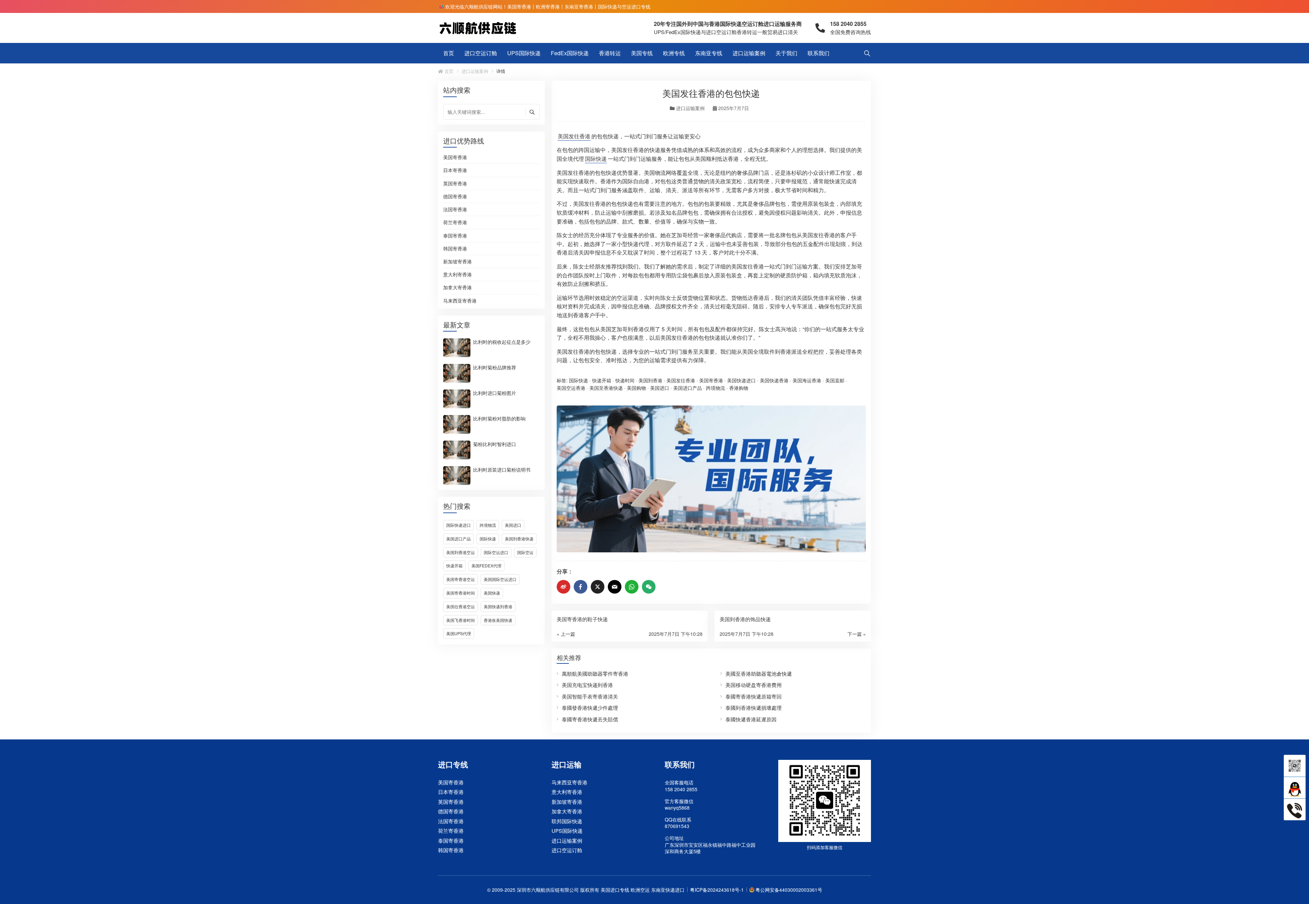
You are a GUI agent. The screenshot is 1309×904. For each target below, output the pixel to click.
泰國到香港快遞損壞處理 (753, 707)
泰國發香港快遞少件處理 (590, 707)
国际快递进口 (458, 525)
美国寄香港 (455, 157)
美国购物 (636, 387)
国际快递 (488, 538)
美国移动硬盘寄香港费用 (753, 684)
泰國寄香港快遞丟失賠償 (590, 719)
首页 (448, 53)
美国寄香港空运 (460, 579)
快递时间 (624, 380)
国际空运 (525, 552)
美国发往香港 (574, 136)
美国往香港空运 (460, 606)
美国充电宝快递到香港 (587, 684)
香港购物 (738, 387)
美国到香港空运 (460, 552)
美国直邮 (834, 380)
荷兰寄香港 (455, 222)
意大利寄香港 (457, 275)
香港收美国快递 (498, 620)
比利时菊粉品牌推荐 (494, 367)
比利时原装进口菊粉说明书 (501, 469)
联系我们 (818, 53)
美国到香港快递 (519, 538)
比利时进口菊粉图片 (494, 392)
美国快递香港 (774, 380)
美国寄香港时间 (460, 593)
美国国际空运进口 (500, 579)
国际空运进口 (496, 552)
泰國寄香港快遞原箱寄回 (753, 696)
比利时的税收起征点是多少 (501, 341)
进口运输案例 (749, 53)
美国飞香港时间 (460, 620)
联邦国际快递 (567, 821)
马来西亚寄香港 (460, 301)
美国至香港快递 (606, 387)
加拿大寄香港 (457, 288)
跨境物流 (488, 525)
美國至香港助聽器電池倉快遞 (758, 673)
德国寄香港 (455, 197)
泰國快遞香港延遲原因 (751, 719)
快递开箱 (454, 565)
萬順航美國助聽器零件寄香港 (595, 673)
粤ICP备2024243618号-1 (717, 889)
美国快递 (492, 593)
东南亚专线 (708, 53)
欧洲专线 (674, 53)
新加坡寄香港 (457, 262)
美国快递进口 (741, 380)
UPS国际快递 (524, 53)
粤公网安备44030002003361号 (788, 889)
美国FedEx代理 (486, 565)
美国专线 (642, 53)
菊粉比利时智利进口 (494, 443)
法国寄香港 (455, 209)
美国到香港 (650, 380)
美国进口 (513, 525)
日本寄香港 (455, 170)
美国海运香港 (807, 380)
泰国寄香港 (455, 236)
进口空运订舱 (480, 53)
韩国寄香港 (455, 249)
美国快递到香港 (498, 606)
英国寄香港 (455, 184)
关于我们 (786, 53)
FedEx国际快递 (570, 53)
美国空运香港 (571, 387)
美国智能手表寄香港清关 (590, 696)
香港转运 (610, 53)
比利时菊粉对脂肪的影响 (499, 418)
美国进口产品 (458, 538)
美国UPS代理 (458, 633)
